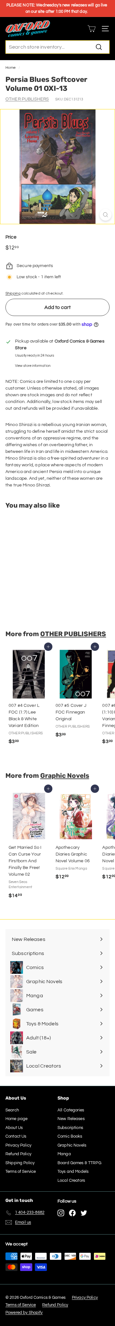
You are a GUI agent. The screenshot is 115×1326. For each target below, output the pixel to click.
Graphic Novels (64, 775)
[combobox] (57, 47)
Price (10, 237)
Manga (64, 1154)
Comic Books (69, 1136)
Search (12, 1110)
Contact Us (15, 1136)
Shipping (12, 293)
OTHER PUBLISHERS (27, 99)
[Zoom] (105, 215)
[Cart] (91, 28)
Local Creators (71, 1180)
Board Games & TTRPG (79, 1163)
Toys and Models (72, 1171)
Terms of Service (20, 1171)
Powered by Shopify (24, 1312)
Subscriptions (70, 1127)
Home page (16, 1119)
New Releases (71, 1119)
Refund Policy (18, 1154)
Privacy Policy (18, 1145)
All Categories (70, 1110)
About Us (14, 1127)
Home (10, 67)
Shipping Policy (19, 1163)
